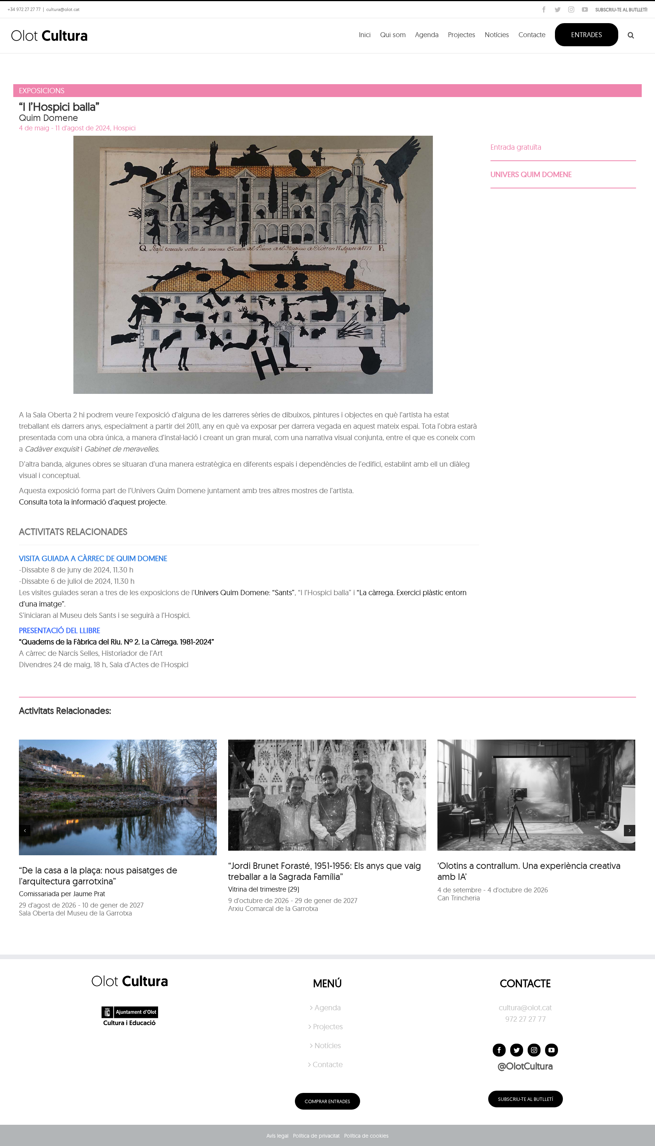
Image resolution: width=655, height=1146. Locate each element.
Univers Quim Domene (231, 592)
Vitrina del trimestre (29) (263, 889)
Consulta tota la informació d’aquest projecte (92, 501)
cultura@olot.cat (525, 1007)
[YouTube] (551, 1050)
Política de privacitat (316, 1135)
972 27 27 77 (525, 1019)
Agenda (328, 1007)
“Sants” (283, 592)
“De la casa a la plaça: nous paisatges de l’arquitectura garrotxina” (98, 875)
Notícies (328, 1045)
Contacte (328, 1064)
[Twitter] (516, 1050)
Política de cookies (366, 1135)
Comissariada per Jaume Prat (62, 893)
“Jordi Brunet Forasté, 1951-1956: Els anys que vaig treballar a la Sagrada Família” (324, 871)
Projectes (328, 1026)
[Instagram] (534, 1050)
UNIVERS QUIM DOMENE (531, 174)
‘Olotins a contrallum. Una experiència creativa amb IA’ (529, 871)
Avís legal (277, 1135)
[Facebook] (499, 1050)
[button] (631, 34)
